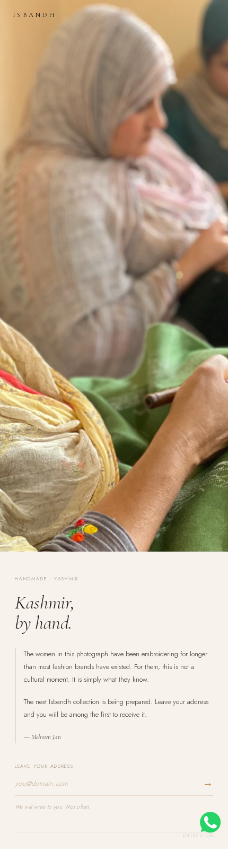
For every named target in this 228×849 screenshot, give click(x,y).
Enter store (199, 834)
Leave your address (44, 765)
